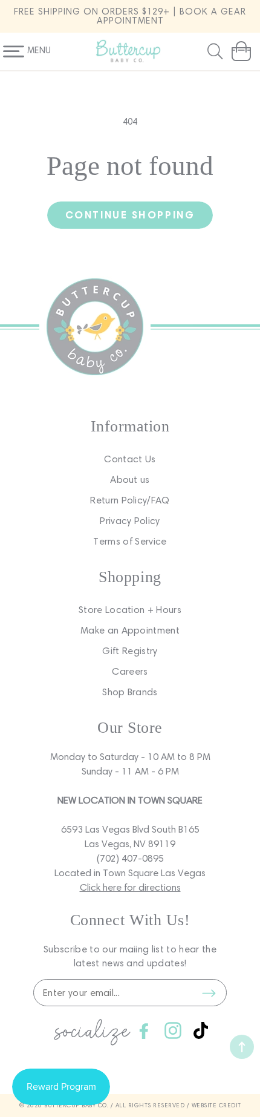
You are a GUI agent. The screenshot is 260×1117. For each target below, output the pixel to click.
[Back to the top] (242, 1047)
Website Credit (216, 1105)
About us (130, 479)
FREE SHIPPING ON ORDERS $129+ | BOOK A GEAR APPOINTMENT (130, 16)
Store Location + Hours (130, 609)
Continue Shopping (130, 214)
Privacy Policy (130, 520)
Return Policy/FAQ (129, 500)
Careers (130, 671)
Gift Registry (129, 651)
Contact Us (129, 459)
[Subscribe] (208, 993)
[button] (216, 51)
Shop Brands (130, 692)
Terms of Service (129, 541)
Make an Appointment (130, 630)
